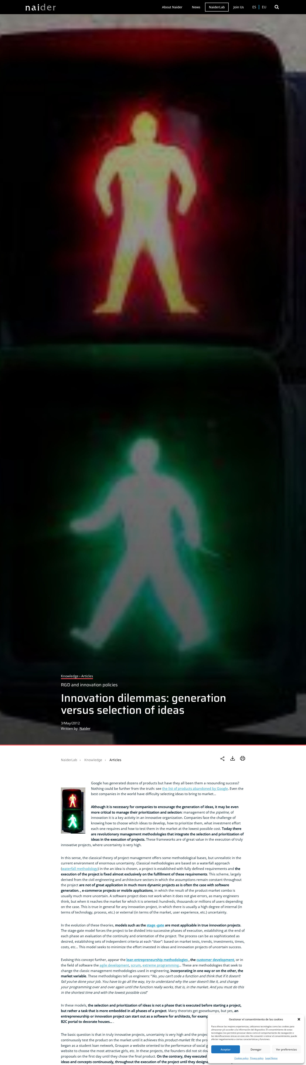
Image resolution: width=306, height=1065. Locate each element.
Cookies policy (241, 1058)
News (196, 7)
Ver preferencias (286, 1049)
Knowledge (93, 760)
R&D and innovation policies (89, 684)
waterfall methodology (80, 868)
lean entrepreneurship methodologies (157, 959)
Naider (85, 728)
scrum (136, 965)
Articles (115, 760)
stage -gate (155, 925)
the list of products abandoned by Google (195, 788)
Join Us (238, 7)
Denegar (256, 1049)
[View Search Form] (276, 7)
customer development (215, 959)
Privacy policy (257, 1058)
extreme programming (161, 965)
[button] (299, 1019)
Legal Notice (271, 1058)
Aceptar (226, 1049)
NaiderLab (217, 7)
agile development (114, 965)
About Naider (172, 7)
